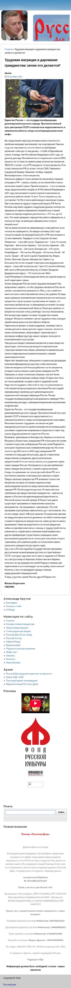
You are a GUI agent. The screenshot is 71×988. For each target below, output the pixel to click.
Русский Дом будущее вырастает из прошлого (29, 673)
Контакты (10, 659)
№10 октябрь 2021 (13, 76)
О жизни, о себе (13, 606)
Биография (11, 603)
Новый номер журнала (17, 628)
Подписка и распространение (20, 648)
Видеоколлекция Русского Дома (22, 684)
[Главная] (14, 39)
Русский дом (9, 984)
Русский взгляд (14, 638)
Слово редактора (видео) (18, 631)
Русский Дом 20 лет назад (19, 634)
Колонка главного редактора (20, 624)
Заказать (10, 655)
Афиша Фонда (13, 641)
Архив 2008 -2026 (14, 677)
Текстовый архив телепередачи (21, 680)
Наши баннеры (13, 662)
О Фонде (10, 609)
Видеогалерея (13, 645)
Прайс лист (11, 652)
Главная (9, 49)
